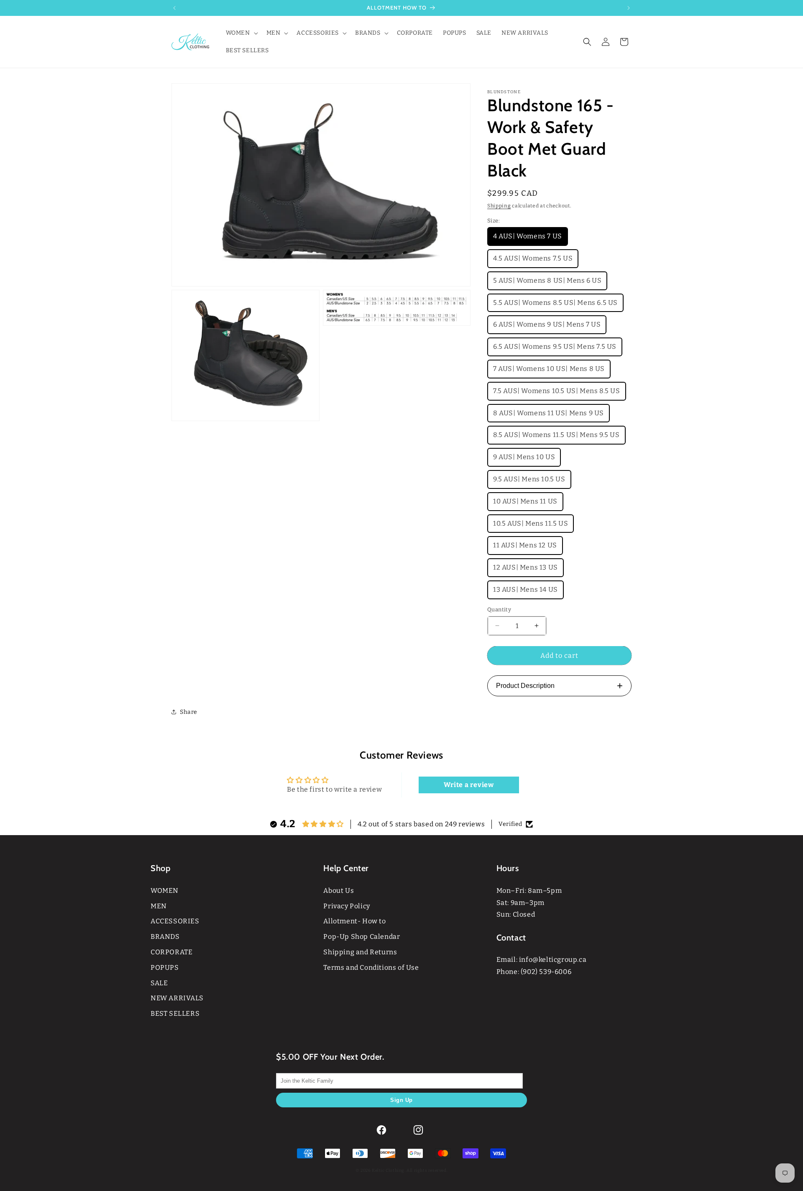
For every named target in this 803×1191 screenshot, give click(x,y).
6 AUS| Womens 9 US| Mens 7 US (547, 324)
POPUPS (165, 967)
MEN (159, 906)
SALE (159, 983)
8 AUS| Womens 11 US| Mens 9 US (548, 413)
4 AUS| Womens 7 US (527, 236)
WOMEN (165, 891)
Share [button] (188, 712)
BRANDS (165, 937)
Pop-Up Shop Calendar (361, 937)
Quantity (499, 609)
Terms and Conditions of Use (371, 967)
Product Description (559, 685)
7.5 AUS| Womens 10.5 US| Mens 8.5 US (556, 391)
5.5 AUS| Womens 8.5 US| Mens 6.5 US (555, 303)
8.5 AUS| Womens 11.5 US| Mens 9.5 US (556, 435)
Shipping (499, 206)
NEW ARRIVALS (177, 998)
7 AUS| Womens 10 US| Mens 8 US (549, 369)
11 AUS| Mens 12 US (525, 545)
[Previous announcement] (174, 8)
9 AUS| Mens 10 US (524, 457)
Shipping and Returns (360, 952)
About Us (338, 891)
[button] (241, 33)
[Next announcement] (628, 8)
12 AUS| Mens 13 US (525, 567)
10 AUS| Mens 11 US (525, 501)
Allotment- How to (354, 921)
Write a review (469, 785)
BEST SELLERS (175, 1013)
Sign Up (401, 1100)
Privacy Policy (346, 906)
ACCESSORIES (175, 921)
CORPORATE (171, 952)
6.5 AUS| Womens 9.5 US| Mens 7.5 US (554, 346)
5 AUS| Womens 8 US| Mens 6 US (547, 280)
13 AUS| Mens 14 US (525, 589)
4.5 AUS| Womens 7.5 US (533, 258)
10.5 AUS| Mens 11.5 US (530, 523)
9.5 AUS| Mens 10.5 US (529, 479)
